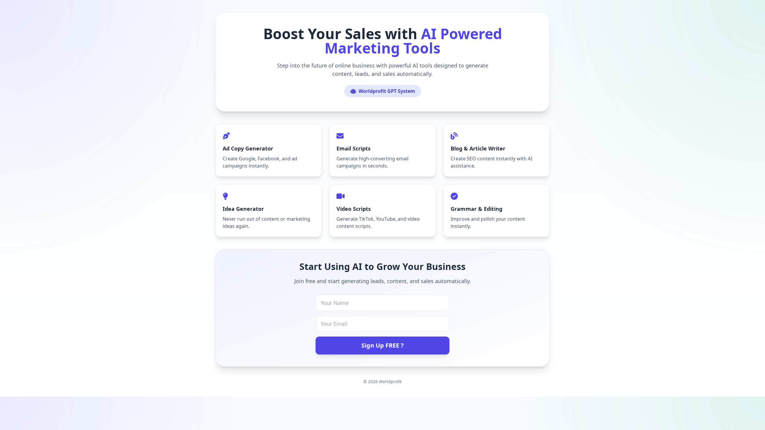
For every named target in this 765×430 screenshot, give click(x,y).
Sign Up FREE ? (382, 345)
